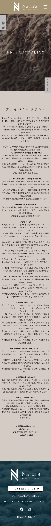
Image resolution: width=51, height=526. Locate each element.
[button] (25, 489)
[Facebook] (21, 509)
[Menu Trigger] (45, 6)
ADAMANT (24, 495)
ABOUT (36, 495)
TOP (12, 495)
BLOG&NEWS (27, 501)
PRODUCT (9, 501)
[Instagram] (29, 509)
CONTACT (42, 501)
